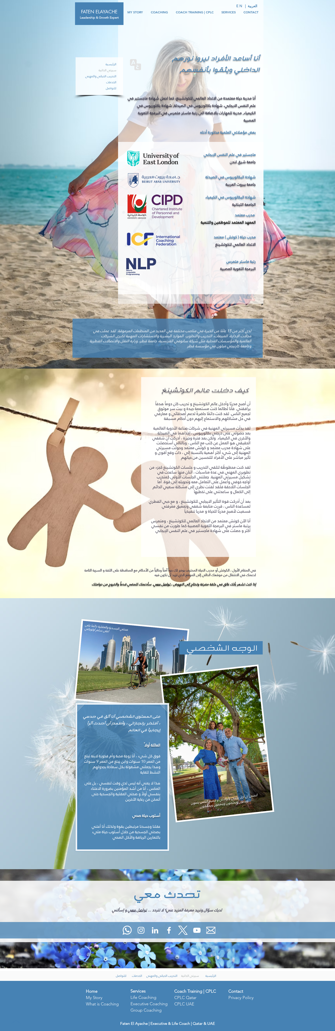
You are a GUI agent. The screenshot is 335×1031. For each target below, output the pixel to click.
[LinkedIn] (155, 930)
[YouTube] (196, 930)
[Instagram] (141, 930)
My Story (94, 997)
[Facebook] (169, 930)
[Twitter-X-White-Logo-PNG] (182, 930)
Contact (235, 991)
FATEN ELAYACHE (99, 12)
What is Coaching (102, 1004)
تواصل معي (162, 584)
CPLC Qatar (185, 997)
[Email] (210, 930)
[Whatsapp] (127, 930)
